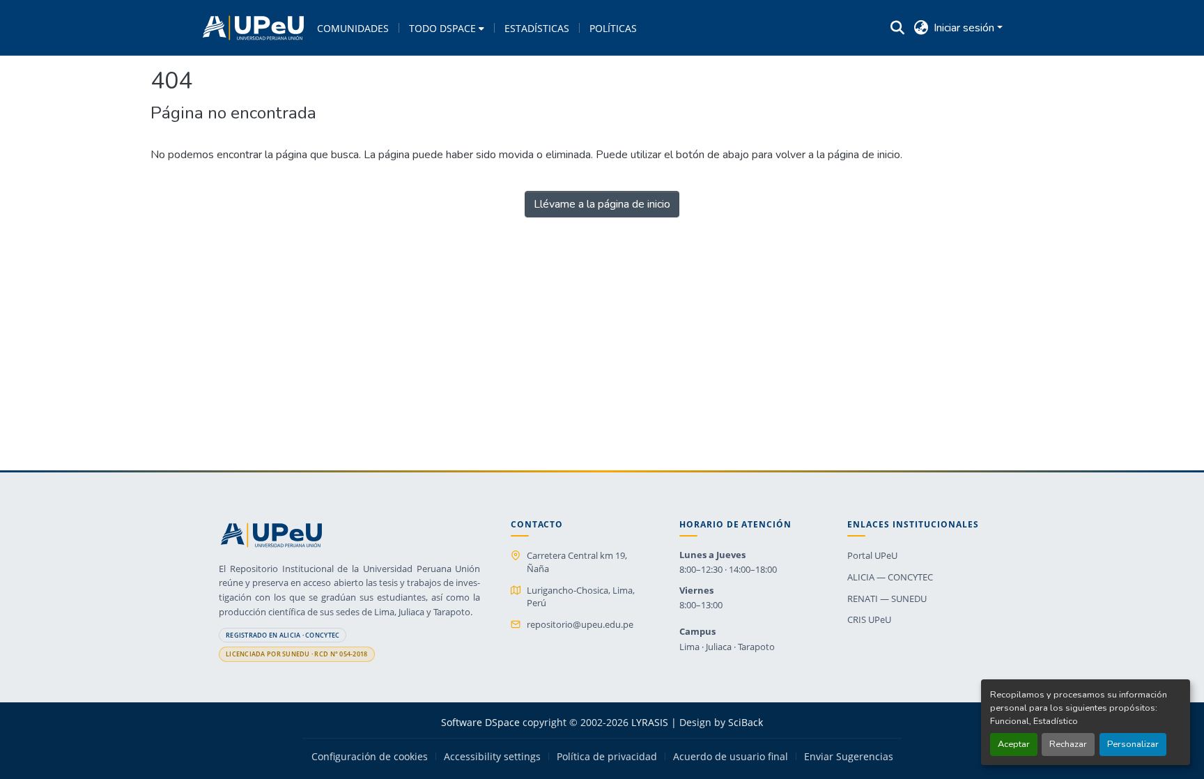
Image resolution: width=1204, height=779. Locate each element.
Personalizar (1133, 744)
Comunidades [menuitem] (353, 28)
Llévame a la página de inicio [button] (602, 204)
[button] (253, 28)
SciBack (745, 722)
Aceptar (1014, 744)
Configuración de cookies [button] (369, 756)
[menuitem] (446, 28)
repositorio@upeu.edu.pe (580, 624)
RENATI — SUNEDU (887, 598)
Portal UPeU (872, 555)
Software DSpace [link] (480, 722)
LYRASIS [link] (649, 722)
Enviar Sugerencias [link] (848, 756)
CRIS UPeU (869, 619)
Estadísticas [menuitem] (536, 28)
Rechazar (1068, 744)
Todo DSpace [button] (442, 28)
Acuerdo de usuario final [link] (730, 756)
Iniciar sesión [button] (965, 28)
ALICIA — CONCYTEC (890, 577)
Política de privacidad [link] (607, 756)
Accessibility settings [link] (492, 756)
